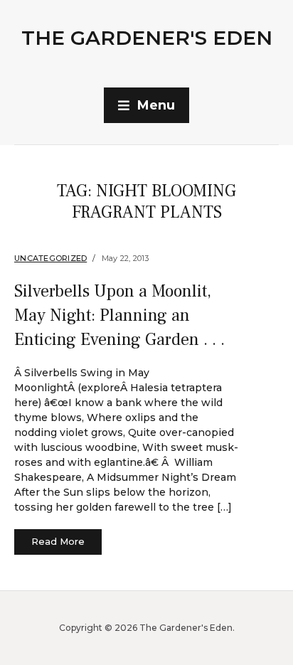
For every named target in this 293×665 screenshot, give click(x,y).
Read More (58, 541)
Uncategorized (50, 258)
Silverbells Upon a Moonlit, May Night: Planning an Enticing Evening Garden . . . (119, 315)
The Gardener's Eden (146, 38)
